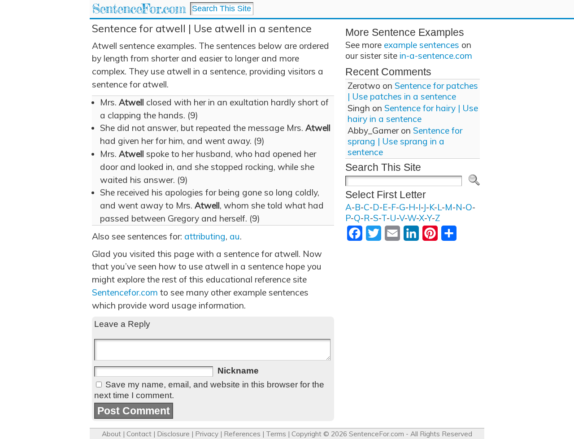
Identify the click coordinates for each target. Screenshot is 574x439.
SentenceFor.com (139, 9)
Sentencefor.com (125, 292)
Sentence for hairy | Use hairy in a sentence (413, 113)
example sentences (421, 44)
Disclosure (173, 434)
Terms (276, 434)
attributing (205, 236)
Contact (139, 434)
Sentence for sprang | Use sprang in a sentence (405, 141)
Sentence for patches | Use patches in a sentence (413, 91)
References (242, 434)
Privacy (206, 434)
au (235, 236)
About (111, 434)
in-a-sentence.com (436, 55)
